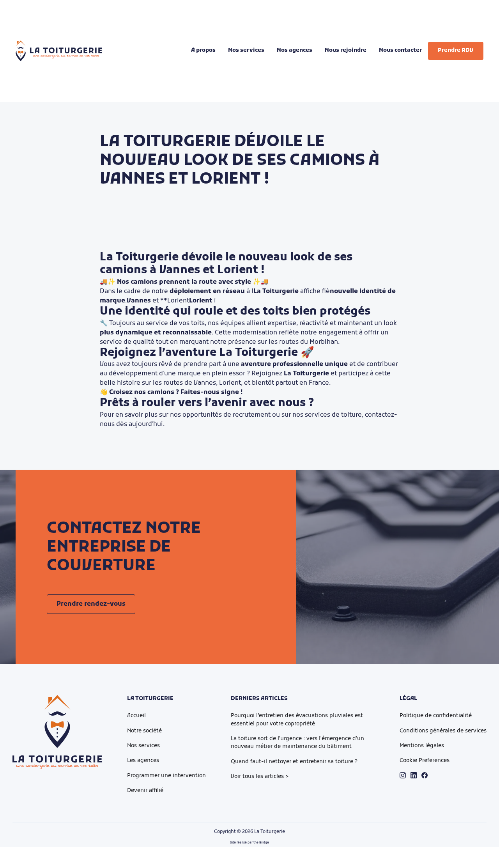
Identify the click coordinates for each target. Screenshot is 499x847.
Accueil (136, 716)
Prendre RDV (456, 50)
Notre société (144, 731)
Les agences (143, 760)
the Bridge (261, 843)
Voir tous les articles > (260, 776)
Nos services (143, 746)
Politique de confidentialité (436, 716)
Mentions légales (422, 746)
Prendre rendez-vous (91, 604)
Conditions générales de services (443, 731)
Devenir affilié (145, 790)
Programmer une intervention (166, 776)
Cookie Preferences (424, 760)
